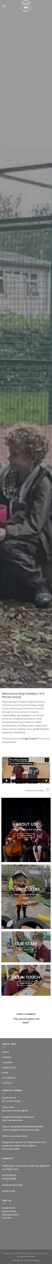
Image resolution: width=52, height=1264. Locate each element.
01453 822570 (9, 1175)
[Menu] (3, 6)
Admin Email (8, 1191)
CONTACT (7, 1083)
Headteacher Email (12, 1185)
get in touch (31, 738)
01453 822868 (9, 1178)
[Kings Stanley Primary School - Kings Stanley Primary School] (26, 6)
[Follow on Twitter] (48, 790)
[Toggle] (49, 1052)
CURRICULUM (9, 1067)
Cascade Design (32, 1260)
